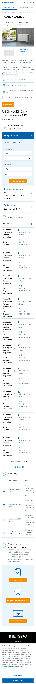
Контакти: (18, 641)
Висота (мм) (8, 165)
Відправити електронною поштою (18, 600)
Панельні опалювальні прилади (15, 12)
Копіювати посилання (18, 621)
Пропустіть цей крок (18, 181)
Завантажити (18, 580)
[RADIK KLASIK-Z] (18, 37)
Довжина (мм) (9, 149)
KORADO (4, 12)
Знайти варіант (8, 104)
